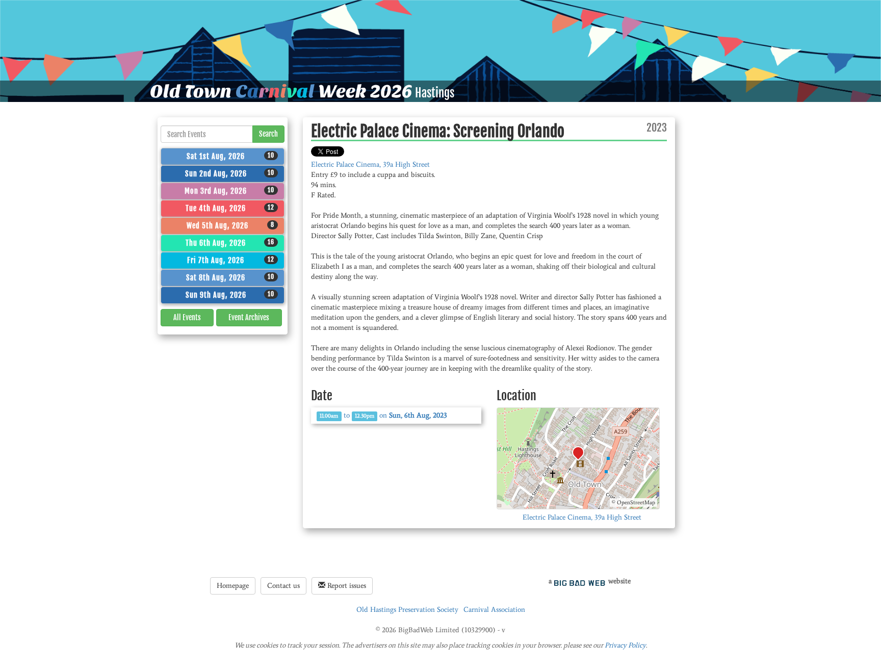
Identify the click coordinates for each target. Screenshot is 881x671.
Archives (248, 317)
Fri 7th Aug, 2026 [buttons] (230, 260)
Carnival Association (494, 609)
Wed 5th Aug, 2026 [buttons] (231, 225)
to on (383, 415)
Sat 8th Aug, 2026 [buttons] (230, 277)
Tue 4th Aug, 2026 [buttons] (230, 208)
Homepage (233, 585)
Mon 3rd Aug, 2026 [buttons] (229, 190)
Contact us (283, 585)
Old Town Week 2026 (281, 91)
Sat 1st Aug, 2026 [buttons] (230, 156)
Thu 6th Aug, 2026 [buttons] (230, 242)
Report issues (345, 585)
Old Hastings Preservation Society (407, 609)
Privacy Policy (625, 645)
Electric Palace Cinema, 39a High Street (370, 164)
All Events (187, 317)
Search (268, 134)
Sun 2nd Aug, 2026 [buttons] (230, 173)
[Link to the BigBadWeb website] (580, 581)
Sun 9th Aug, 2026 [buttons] (230, 294)
